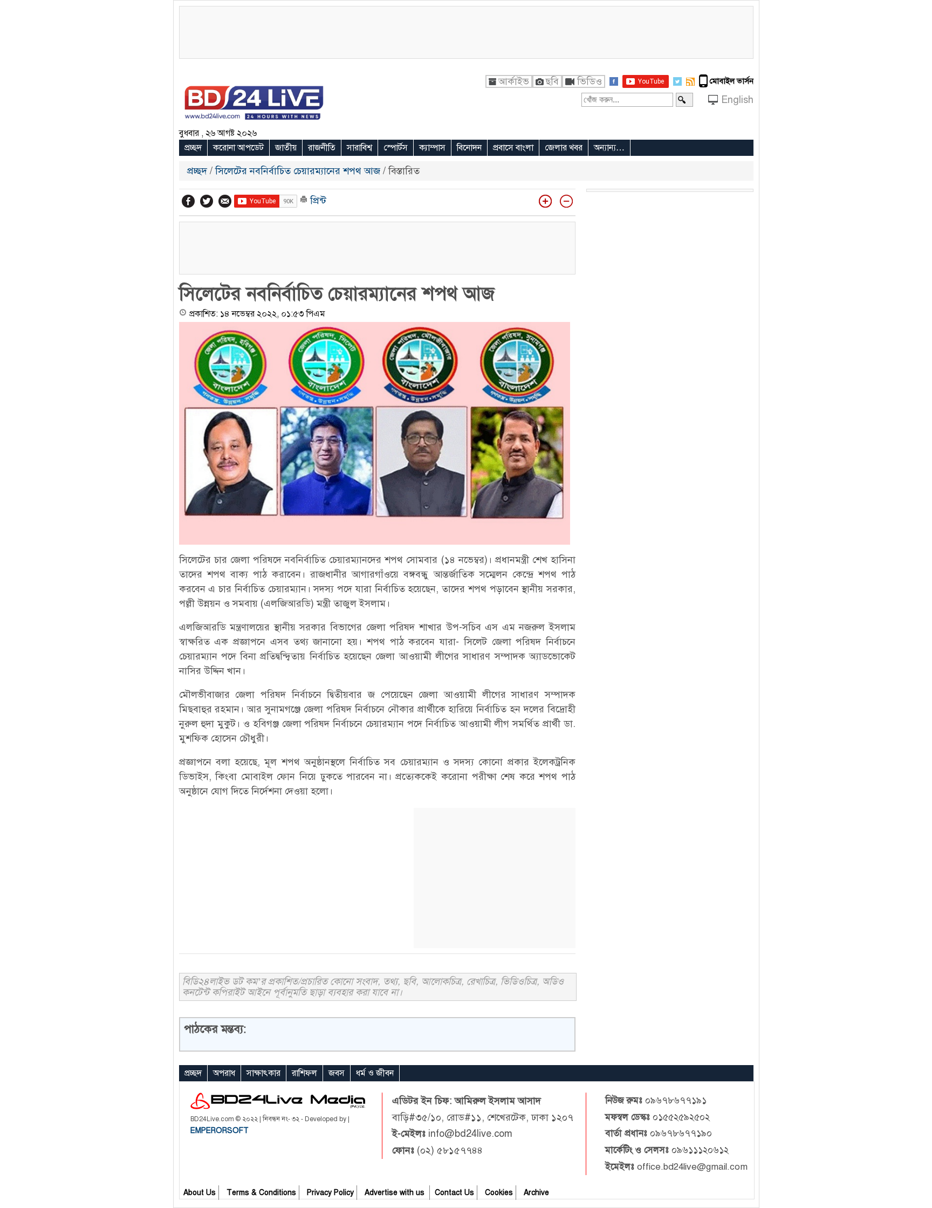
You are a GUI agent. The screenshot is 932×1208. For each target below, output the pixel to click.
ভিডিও (589, 81)
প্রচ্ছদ (193, 147)
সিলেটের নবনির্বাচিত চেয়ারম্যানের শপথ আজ (297, 171)
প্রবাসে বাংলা (513, 147)
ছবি (552, 81)
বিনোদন (469, 147)
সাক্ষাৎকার (263, 1073)
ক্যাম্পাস (432, 147)
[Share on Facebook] (188, 201)
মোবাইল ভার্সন (731, 81)
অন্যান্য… (609, 147)
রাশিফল (304, 1073)
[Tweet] (206, 201)
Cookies (499, 1192)
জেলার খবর (563, 147)
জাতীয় (286, 147)
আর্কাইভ (513, 81)
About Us (199, 1192)
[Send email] (224, 201)
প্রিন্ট (316, 201)
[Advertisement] (466, 30)
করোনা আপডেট (238, 147)
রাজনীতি (321, 147)
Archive (536, 1192)
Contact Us (454, 1192)
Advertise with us (396, 1192)
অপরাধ (224, 1073)
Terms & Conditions (261, 1192)
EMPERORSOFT (219, 1130)
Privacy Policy (330, 1192)
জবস (336, 1073)
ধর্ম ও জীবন (375, 1073)
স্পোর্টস (395, 147)
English (737, 100)
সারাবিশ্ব (359, 147)
